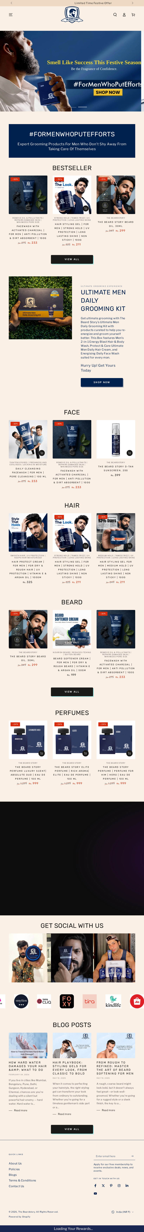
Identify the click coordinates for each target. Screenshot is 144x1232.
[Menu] (10, 15)
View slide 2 (72, 104)
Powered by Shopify (19, 1216)
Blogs (13, 1175)
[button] (115, 15)
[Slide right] (132, 3)
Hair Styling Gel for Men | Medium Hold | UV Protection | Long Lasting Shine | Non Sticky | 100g (116, 569)
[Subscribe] (133, 1156)
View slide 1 (61, 104)
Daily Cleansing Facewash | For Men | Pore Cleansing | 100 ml (28, 472)
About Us (15, 1163)
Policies (14, 1169)
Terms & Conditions (22, 1180)
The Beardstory (26, 1211)
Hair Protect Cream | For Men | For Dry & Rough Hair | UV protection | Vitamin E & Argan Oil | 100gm (28, 569)
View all (72, 259)
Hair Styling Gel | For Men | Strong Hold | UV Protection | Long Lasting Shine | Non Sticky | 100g (72, 232)
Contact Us (16, 1186)
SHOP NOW (102, 382)
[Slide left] (12, 3)
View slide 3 (82, 104)
